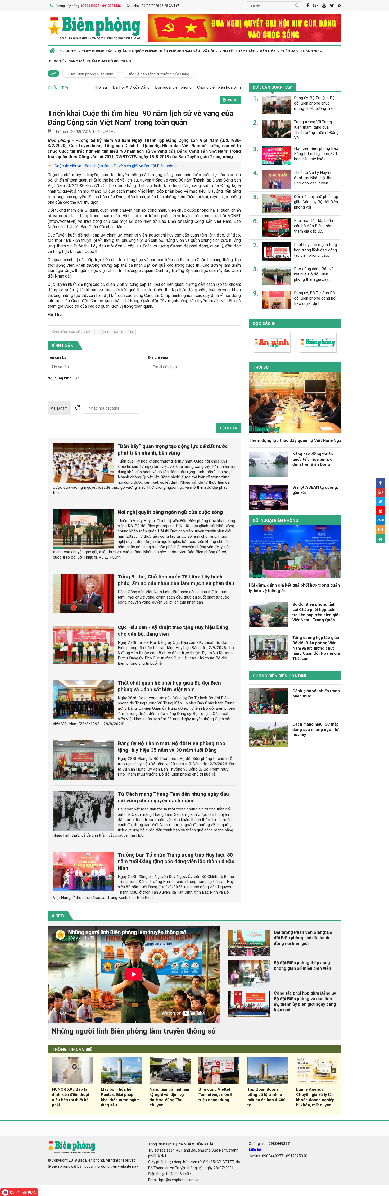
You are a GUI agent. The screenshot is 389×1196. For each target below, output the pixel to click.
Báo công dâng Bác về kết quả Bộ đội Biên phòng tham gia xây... (313, 274)
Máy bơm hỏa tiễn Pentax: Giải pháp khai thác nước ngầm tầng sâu (120, 1097)
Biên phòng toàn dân (180, 51)
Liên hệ (255, 1150)
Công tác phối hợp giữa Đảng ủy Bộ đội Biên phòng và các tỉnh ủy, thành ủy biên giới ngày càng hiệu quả (305, 1001)
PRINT (233, 100)
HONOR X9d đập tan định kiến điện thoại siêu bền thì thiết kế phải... (71, 1097)
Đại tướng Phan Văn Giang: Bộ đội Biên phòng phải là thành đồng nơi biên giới (303, 938)
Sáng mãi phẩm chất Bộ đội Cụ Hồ (100, 61)
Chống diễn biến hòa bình (219, 87)
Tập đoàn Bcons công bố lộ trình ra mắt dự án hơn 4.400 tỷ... (266, 1097)
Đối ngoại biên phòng (173, 87)
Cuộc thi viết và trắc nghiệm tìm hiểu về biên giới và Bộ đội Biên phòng (116, 166)
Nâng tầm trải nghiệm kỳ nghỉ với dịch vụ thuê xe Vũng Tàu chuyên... (169, 1097)
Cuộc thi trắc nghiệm (115, 332)
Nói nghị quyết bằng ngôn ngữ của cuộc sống (170, 512)
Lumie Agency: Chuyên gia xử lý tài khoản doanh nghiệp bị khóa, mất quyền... (315, 1097)
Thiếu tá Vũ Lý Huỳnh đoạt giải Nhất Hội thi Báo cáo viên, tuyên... (312, 177)
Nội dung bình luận (64, 378)
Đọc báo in (264, 323)
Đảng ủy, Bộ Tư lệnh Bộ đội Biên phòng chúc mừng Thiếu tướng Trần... (315, 103)
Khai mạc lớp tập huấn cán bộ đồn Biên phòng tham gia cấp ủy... (314, 226)
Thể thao (289, 51)
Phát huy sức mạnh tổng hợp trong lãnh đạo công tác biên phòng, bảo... (315, 250)
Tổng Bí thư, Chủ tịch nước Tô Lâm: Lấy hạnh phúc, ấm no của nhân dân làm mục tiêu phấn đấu (176, 580)
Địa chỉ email (159, 358)
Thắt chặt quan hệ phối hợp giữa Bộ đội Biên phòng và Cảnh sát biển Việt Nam (169, 686)
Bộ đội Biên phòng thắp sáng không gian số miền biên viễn (302, 965)
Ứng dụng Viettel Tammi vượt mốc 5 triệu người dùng (215, 1094)
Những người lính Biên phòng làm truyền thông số (134, 1031)
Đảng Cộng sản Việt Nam (70, 332)
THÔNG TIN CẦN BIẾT (73, 1049)
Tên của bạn (58, 358)
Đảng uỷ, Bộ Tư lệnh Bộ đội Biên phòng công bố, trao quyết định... (315, 298)
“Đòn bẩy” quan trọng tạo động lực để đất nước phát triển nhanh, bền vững (173, 449)
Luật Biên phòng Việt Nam (90, 74)
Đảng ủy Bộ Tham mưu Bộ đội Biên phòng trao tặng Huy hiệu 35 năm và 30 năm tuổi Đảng (171, 746)
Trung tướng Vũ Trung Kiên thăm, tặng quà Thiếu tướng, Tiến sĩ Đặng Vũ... (316, 130)
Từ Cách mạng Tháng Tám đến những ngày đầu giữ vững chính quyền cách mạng (173, 797)
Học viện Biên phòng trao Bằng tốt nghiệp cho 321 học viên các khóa (316, 153)
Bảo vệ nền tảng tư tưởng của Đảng (158, 74)
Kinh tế (226, 51)
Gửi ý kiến (228, 428)
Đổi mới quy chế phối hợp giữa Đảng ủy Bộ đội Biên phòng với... (316, 202)
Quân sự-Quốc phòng (137, 51)
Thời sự (100, 87)
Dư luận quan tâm (272, 87)
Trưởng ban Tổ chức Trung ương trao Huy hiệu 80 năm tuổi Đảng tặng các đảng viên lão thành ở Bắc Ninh (176, 861)
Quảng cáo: (269, 1143)
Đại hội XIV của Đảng (131, 87)
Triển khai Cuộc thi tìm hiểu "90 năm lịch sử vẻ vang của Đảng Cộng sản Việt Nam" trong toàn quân (140, 118)
